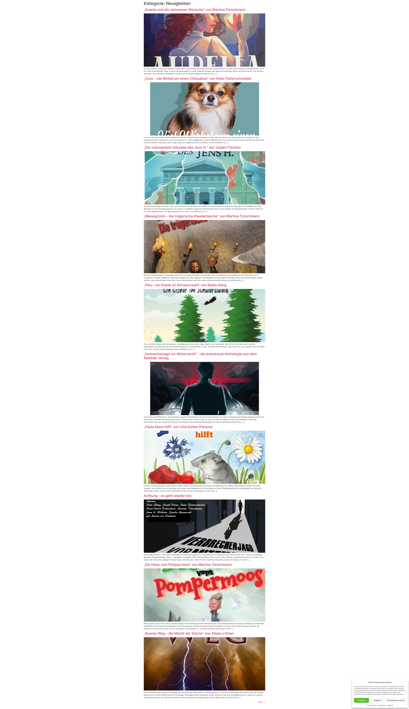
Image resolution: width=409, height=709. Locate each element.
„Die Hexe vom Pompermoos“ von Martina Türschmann (188, 565)
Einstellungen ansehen (396, 700)
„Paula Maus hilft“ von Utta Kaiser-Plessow (178, 427)
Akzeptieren (361, 700)
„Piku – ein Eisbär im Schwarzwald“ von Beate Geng (185, 285)
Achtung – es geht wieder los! (168, 496)
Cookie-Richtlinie (372, 705)
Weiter (261, 702)
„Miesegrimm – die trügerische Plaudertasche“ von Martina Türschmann (202, 216)
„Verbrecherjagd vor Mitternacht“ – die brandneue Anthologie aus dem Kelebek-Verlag (200, 356)
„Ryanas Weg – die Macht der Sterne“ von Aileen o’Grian (189, 633)
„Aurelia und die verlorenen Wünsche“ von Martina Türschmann (195, 10)
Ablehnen (377, 700)
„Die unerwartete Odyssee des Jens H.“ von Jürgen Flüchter (192, 147)
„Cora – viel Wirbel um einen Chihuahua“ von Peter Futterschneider (197, 78)
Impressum (390, 705)
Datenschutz (382, 705)
